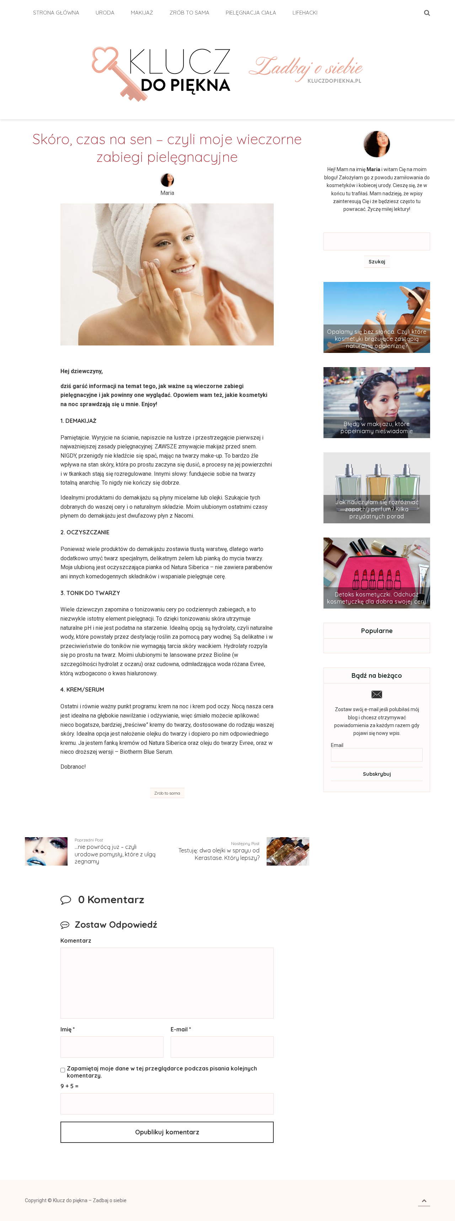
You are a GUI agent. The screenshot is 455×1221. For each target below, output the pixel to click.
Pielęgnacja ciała (251, 12)
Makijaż (142, 12)
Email (337, 745)
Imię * (67, 1029)
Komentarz (75, 940)
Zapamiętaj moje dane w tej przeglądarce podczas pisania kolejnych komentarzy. (162, 1072)
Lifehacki (305, 12)
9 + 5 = (69, 1086)
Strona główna (56, 12)
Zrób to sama (189, 12)
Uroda (105, 12)
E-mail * (181, 1029)
